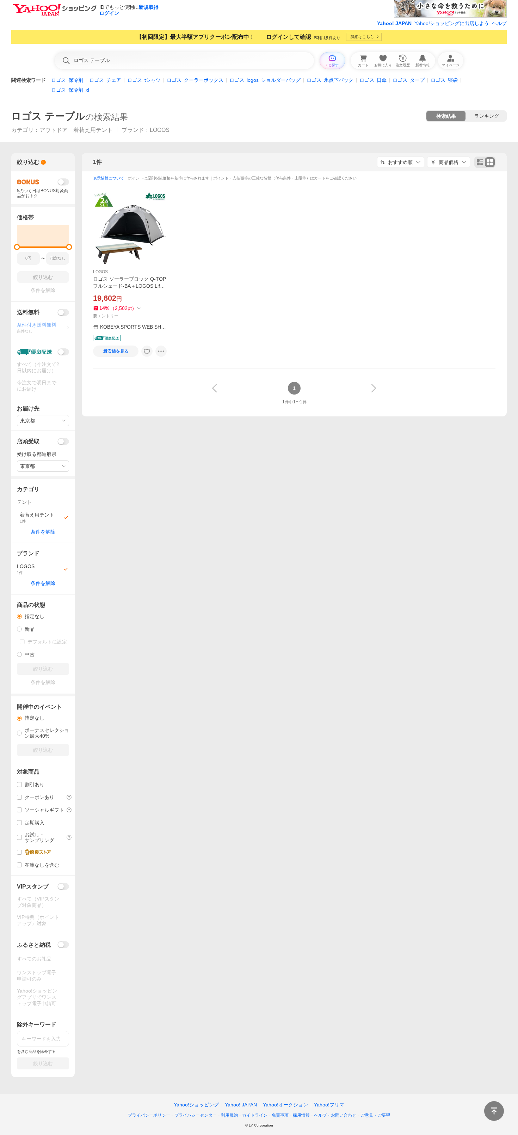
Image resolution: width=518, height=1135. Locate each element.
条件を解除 (43, 532)
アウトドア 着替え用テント (76, 130)
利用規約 (229, 1115)
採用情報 (301, 1115)
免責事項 (280, 1115)
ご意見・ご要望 (375, 1115)
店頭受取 (28, 441)
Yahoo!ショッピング (196, 1104)
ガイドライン (254, 1115)
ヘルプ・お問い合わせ (335, 1115)
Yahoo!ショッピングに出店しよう (451, 23)
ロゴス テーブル (48, 116)
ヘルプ (499, 23)
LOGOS (100, 271)
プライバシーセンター (195, 1115)
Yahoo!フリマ (329, 1104)
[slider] (17, 247)
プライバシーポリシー (149, 1115)
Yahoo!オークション (285, 1104)
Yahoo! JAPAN (394, 23)
